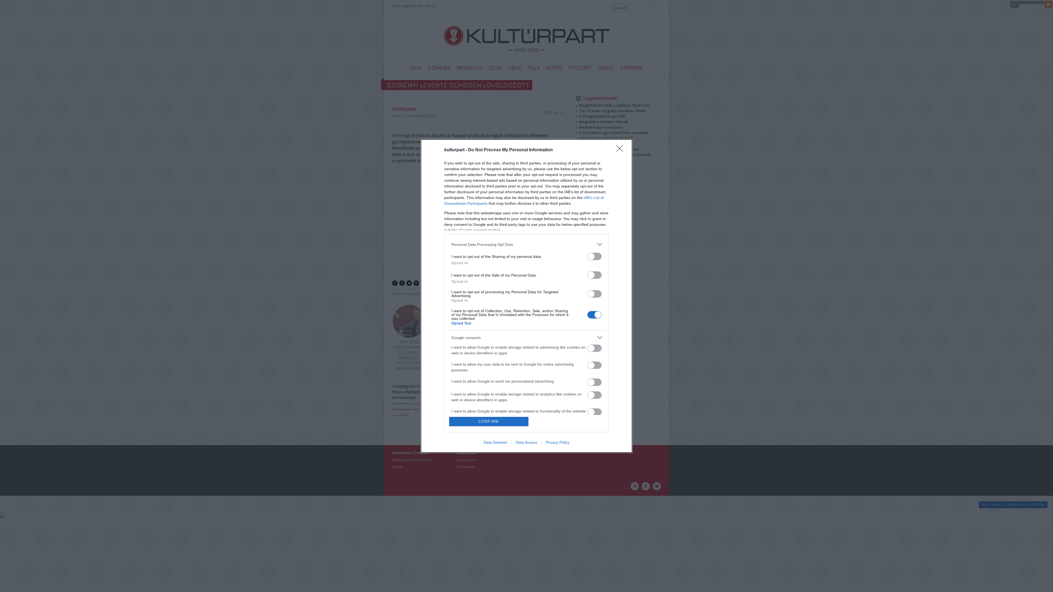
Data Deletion (495, 442)
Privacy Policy (558, 442)
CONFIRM (489, 421)
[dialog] (526, 296)
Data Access (526, 442)
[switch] (594, 256)
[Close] (621, 150)
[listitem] (526, 244)
